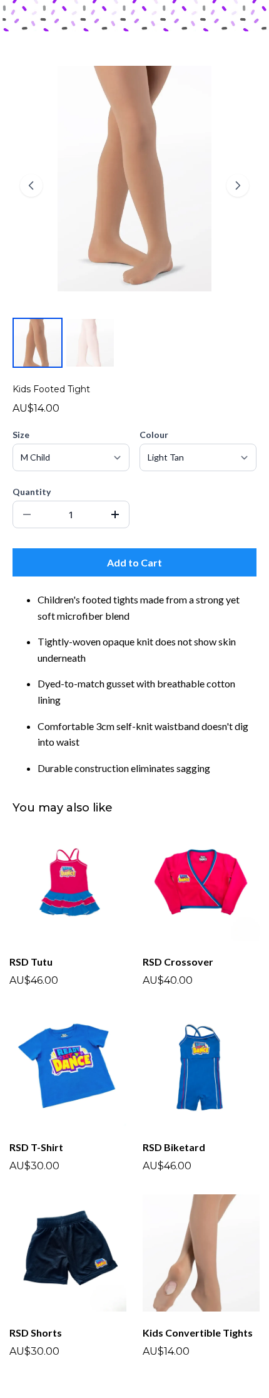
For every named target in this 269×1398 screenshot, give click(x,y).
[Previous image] (31, 185)
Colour (154, 434)
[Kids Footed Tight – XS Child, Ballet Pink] (90, 343)
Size (21, 434)
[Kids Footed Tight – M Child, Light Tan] (38, 343)
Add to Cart (134, 562)
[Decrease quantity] (27, 514)
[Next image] (237, 185)
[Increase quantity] (115, 514)
